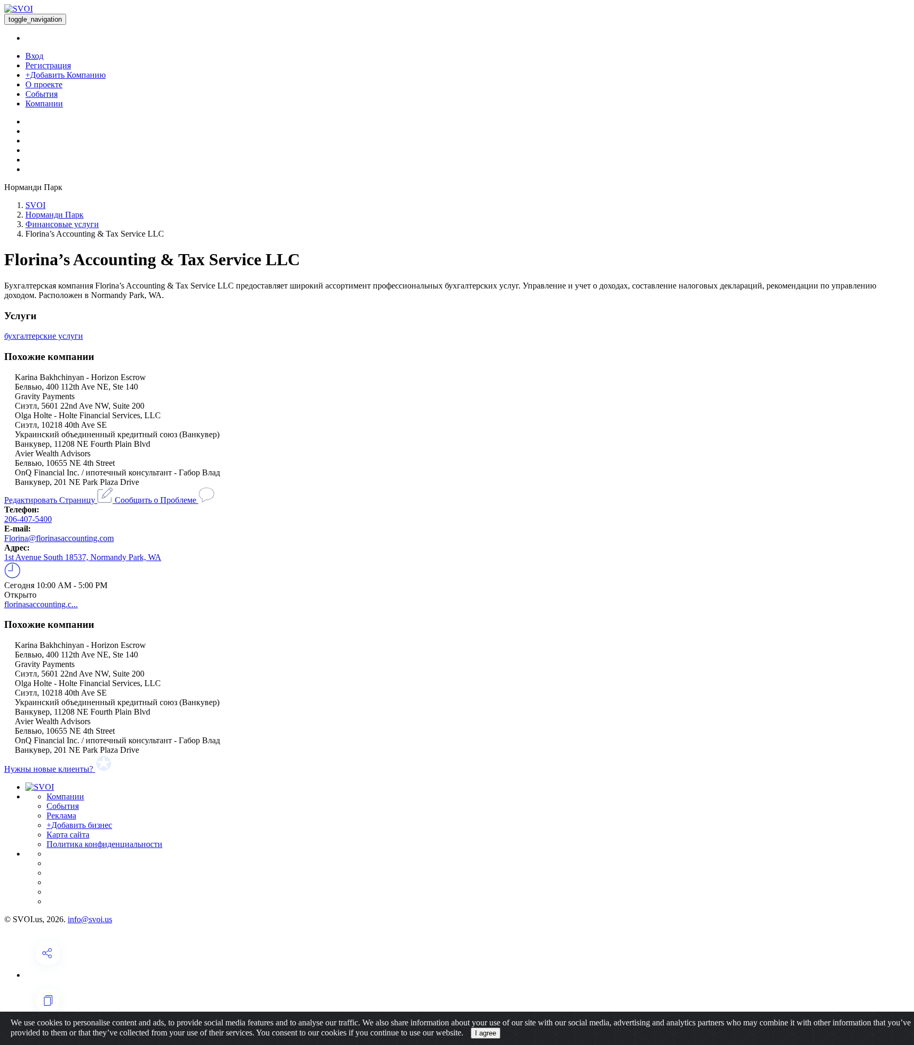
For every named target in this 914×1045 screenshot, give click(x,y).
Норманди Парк (54, 214)
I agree (485, 1033)
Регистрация (48, 65)
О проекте (43, 84)
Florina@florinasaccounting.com (59, 538)
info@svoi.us (90, 919)
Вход (34, 55)
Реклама (61, 815)
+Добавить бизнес (79, 825)
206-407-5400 (28, 519)
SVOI (35, 205)
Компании (44, 103)
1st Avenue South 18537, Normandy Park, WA (82, 557)
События (41, 93)
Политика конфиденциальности (104, 844)
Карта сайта (68, 834)
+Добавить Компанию (65, 74)
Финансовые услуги (62, 224)
